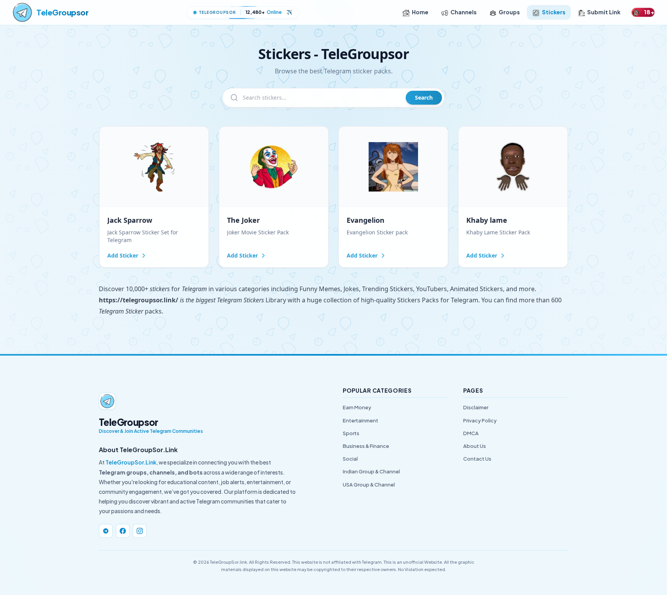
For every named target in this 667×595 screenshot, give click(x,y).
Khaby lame (486, 220)
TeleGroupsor (62, 12)
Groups (509, 11)
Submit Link (603, 11)
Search (424, 97)
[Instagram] (140, 531)
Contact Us (477, 459)
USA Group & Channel (369, 484)
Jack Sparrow (129, 220)
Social (350, 459)
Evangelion (365, 220)
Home (420, 11)
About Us (474, 446)
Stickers (553, 11)
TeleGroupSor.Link (130, 462)
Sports (351, 433)
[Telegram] (106, 531)
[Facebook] (123, 531)
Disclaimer (475, 407)
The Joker (243, 220)
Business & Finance (366, 446)
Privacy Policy (480, 420)
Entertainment (360, 420)
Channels (463, 11)
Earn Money (357, 407)
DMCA (471, 433)
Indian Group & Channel (371, 471)
